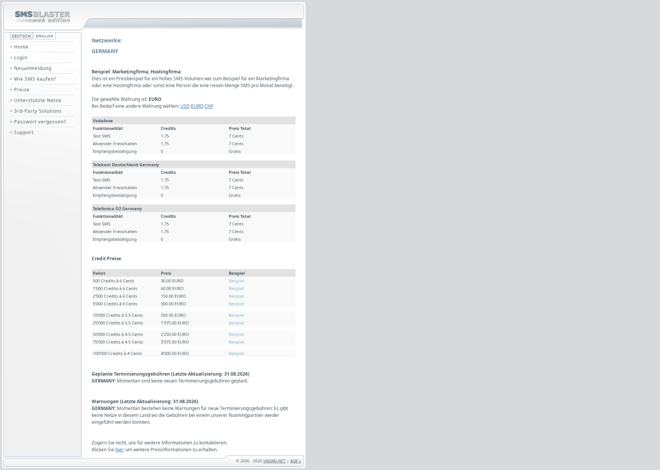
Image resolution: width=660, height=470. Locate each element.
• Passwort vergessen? (38, 121)
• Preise (20, 89)
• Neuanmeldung (31, 68)
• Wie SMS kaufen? (33, 79)
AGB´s (295, 461)
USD (185, 106)
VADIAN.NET (274, 461)
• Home (19, 47)
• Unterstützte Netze (35, 100)
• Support (22, 132)
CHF (208, 106)
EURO (197, 106)
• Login (19, 57)
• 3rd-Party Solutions (36, 111)
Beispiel (236, 281)
